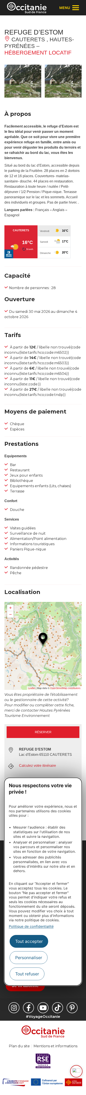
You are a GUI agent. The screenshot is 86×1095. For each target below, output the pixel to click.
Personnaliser (28, 957)
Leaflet (31, 688)
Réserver (43, 732)
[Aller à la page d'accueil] (27, 7)
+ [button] (10, 607)
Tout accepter (29, 941)
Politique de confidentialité (31, 926)
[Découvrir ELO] (76, 1071)
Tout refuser (27, 974)
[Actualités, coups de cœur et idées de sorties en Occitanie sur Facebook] (28, 1007)
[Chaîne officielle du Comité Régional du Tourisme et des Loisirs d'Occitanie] (43, 1007)
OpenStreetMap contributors (65, 688)
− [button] (10, 614)
